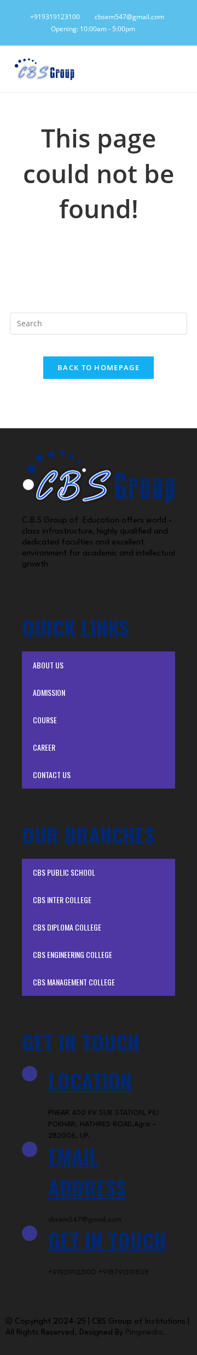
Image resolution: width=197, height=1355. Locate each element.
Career (44, 747)
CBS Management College (74, 982)
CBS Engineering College (72, 954)
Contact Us (52, 774)
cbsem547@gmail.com (127, 16)
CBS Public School (64, 872)
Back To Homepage (98, 367)
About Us (48, 665)
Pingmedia (144, 1333)
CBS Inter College (62, 899)
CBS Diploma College (67, 927)
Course (45, 719)
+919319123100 (53, 16)
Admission (49, 692)
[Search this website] (98, 322)
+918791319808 (124, 1272)
